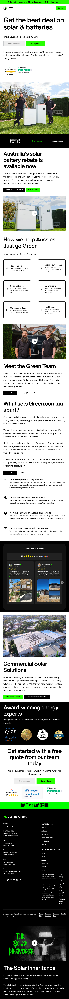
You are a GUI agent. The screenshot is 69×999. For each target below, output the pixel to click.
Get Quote (61, 8)
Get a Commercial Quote (13, 696)
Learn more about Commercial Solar (37, 696)
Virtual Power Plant (47, 837)
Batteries (44, 831)
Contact (43, 860)
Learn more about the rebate (14, 189)
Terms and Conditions (48, 915)
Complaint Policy (56, 915)
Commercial (44, 834)
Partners (43, 866)
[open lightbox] (34, 213)
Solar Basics (44, 827)
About (43, 856)
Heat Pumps (45, 844)
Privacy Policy (41, 915)
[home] (8, 8)
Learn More (10, 393)
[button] (54, 8)
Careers (43, 870)
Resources (44, 863)
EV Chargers (45, 841)
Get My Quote (36, 43)
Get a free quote (33, 189)
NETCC (63, 913)
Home (43, 853)
